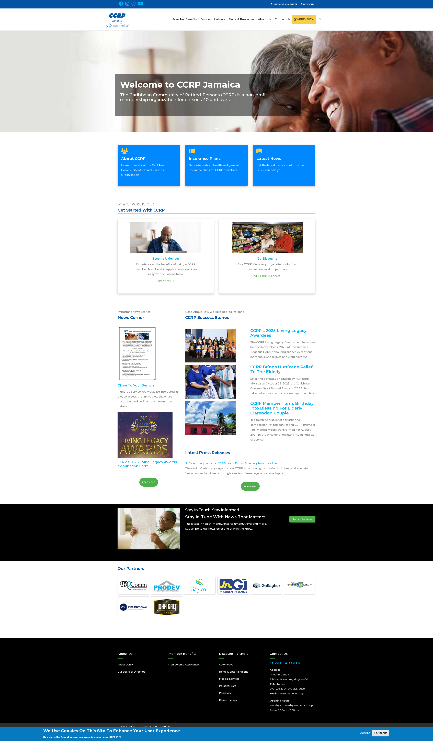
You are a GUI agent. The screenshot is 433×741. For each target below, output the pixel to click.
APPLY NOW (305, 19)
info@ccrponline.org (290, 693)
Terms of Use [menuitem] (148, 726)
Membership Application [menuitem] (183, 664)
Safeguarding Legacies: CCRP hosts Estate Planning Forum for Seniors (233, 463)
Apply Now (164, 280)
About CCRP (133, 158)
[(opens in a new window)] (121, 5)
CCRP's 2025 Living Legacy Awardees (278, 333)
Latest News (268, 158)
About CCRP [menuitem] (125, 664)
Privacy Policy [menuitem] (126, 726)
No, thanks (380, 733)
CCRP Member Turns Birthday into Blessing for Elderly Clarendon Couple (282, 408)
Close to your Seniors (136, 385)
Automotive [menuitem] (226, 664)
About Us (264, 19)
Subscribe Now (302, 519)
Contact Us (282, 19)
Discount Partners (212, 19)
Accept (365, 733)
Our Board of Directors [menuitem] (131, 671)
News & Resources (242, 19)
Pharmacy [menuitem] (225, 693)
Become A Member (166, 258)
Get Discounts (267, 258)
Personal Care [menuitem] (227, 685)
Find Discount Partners (265, 275)
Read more (148, 482)
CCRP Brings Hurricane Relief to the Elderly (281, 369)
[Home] (117, 17)
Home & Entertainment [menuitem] (233, 671)
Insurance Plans (205, 158)
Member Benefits (185, 19)
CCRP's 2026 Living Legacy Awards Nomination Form (147, 464)
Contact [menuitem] (166, 726)
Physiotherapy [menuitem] (228, 700)
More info (114, 736)
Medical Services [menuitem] (229, 678)
